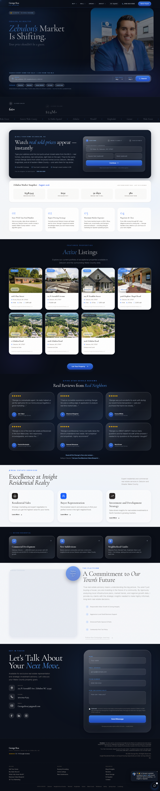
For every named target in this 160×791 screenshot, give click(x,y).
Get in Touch (97, 419)
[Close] (112, 365)
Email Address (88, 400)
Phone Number (88, 392)
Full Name (87, 384)
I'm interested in (89, 375)
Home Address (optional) (93, 409)
